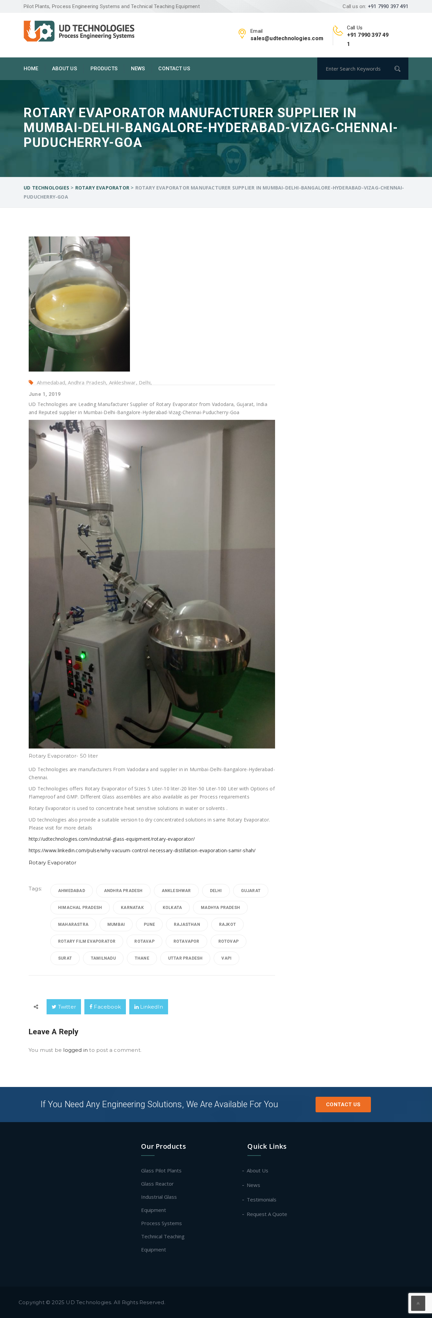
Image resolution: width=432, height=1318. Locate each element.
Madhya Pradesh (220, 907)
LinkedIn (151, 1007)
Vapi (226, 958)
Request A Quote (267, 1214)
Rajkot (227, 924)
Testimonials (261, 1199)
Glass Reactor (157, 1183)
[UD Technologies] (79, 30)
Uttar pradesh (185, 958)
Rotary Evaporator (52, 862)
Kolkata (172, 907)
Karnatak (132, 907)
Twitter (66, 1007)
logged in (75, 1050)
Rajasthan (187, 924)
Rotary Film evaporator (86, 941)
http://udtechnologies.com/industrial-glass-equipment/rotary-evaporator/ (112, 839)
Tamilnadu (103, 958)
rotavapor (186, 941)
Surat (65, 958)
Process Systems (161, 1223)
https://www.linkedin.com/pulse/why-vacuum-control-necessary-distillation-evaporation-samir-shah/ (142, 850)
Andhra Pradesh (123, 890)
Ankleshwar (176, 890)
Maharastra (73, 924)
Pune (149, 924)
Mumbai (116, 924)
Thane (142, 958)
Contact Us (174, 69)
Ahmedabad (71, 890)
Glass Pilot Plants (161, 1170)
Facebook (106, 1007)
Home (31, 69)
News (138, 69)
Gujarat (251, 890)
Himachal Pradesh (80, 907)
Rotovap (228, 941)
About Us (64, 69)
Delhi (216, 890)
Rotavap (144, 941)
